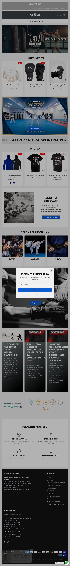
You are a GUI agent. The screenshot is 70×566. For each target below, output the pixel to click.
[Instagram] (36, 294)
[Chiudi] (51, 270)
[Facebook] (32, 294)
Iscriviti (35, 290)
